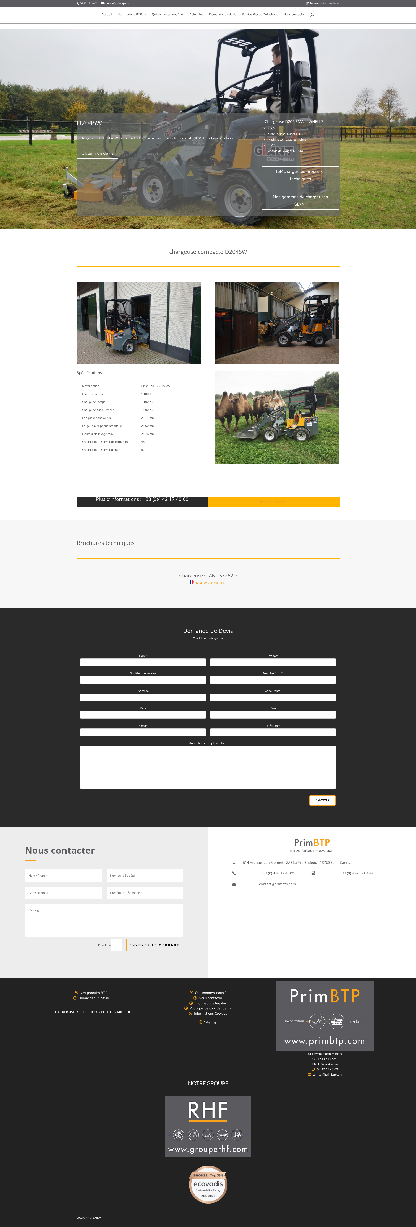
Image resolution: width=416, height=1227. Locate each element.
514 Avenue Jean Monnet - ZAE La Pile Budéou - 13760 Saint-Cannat (297, 862)
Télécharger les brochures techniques (300, 175)
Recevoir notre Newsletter (324, 3)
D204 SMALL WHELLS (211, 583)
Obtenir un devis (97, 153)
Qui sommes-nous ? (165, 14)
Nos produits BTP (129, 14)
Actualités (196, 14)
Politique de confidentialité (211, 1008)
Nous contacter (294, 14)
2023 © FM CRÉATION (89, 1217)
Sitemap (210, 1022)
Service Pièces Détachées (260, 14)
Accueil (107, 14)
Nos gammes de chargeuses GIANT (300, 200)
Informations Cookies (210, 1013)
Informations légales (211, 1003)
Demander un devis (222, 14)
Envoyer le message (155, 945)
